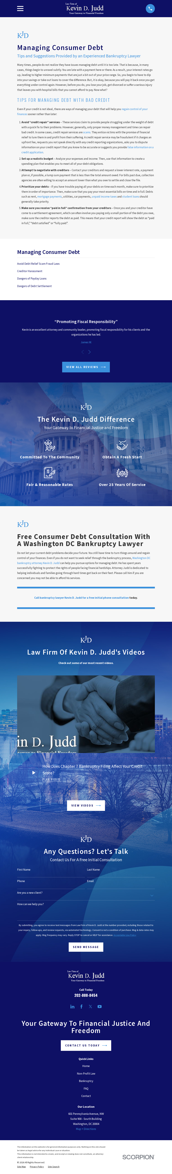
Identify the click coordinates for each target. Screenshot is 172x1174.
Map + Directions (86, 1129)
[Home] (85, 8)
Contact (86, 1096)
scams (87, 132)
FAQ (86, 1088)
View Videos (82, 805)
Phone (21, 881)
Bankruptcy (86, 1081)
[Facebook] (81, 1007)
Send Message (86, 947)
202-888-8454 (86, 995)
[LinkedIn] (72, 1007)
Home (86, 1066)
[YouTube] (100, 1007)
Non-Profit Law (86, 1073)
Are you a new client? (29, 892)
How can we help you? (30, 904)
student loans (130, 196)
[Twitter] (91, 1007)
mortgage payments (49, 196)
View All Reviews (82, 367)
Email (90, 881)
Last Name (93, 869)
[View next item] (90, 352)
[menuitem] (86, 264)
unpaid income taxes (104, 196)
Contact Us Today (82, 1045)
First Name (23, 869)
